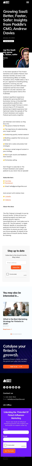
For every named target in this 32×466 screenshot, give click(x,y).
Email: (14, 399)
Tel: (9, 397)
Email (5, 436)
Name (5, 429)
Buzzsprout (9, 183)
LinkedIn (8, 196)
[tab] (11, 334)
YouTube (8, 181)
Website (8, 200)
